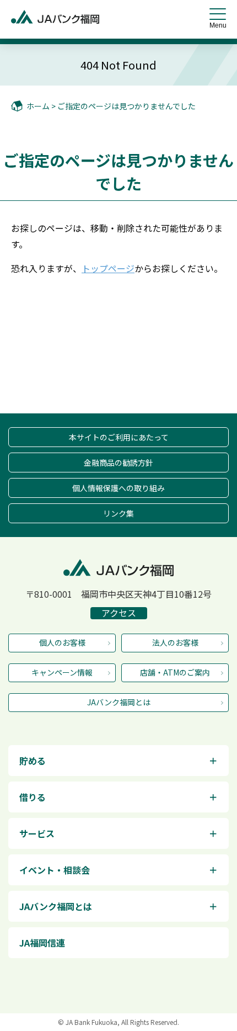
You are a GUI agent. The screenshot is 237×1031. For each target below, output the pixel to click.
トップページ (108, 268)
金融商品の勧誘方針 (118, 462)
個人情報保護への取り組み (118, 487)
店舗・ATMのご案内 (175, 672)
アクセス (118, 613)
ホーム (38, 105)
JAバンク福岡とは (118, 702)
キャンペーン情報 (62, 672)
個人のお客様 (62, 642)
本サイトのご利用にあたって (119, 437)
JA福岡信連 (42, 942)
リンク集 (118, 513)
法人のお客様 (175, 642)
